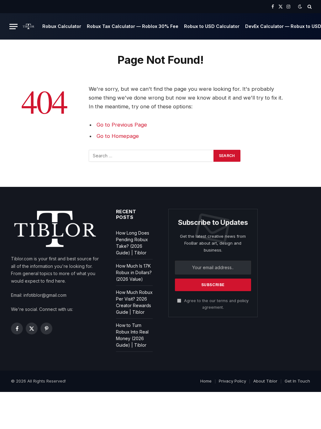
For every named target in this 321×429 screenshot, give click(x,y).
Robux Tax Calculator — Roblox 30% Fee (132, 26)
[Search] (309, 6)
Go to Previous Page (122, 125)
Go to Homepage (118, 136)
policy (243, 300)
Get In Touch (297, 380)
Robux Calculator (61, 26)
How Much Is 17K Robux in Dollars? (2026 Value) (134, 272)
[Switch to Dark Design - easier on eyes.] (300, 6)
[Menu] (13, 26)
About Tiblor (265, 380)
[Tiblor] (28, 26)
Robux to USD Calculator (211, 26)
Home (206, 380)
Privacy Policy (232, 380)
